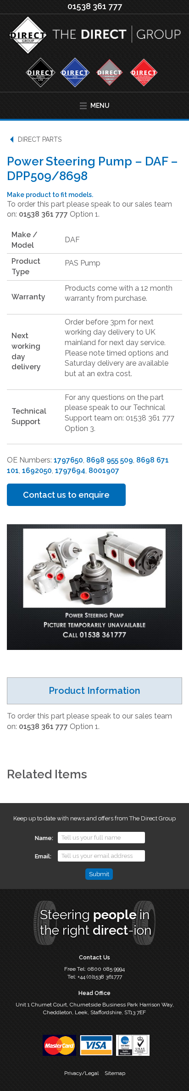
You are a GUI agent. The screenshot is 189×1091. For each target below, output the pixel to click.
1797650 (68, 460)
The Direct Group (94, 37)
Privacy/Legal (81, 1073)
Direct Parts (39, 139)
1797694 (70, 470)
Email (42, 856)
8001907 (104, 470)
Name (43, 838)
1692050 (37, 470)
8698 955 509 (109, 460)
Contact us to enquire (66, 495)
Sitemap (115, 1073)
